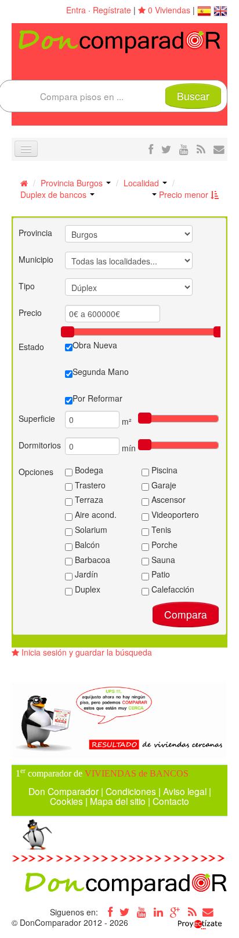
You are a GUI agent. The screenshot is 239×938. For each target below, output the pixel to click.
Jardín (85, 574)
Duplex (86, 589)
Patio (159, 574)
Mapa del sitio (118, 800)
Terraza (88, 499)
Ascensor (167, 499)
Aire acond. (95, 514)
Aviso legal (185, 791)
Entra (76, 10)
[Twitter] (125, 912)
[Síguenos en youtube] (184, 149)
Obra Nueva (95, 345)
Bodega (88, 470)
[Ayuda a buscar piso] (218, 149)
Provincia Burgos (73, 183)
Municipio (36, 259)
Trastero (89, 485)
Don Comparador (63, 791)
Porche (163, 544)
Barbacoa (91, 559)
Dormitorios (40, 445)
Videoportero (174, 514)
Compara (185, 614)
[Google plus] (175, 912)
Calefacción (171, 589)
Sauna (162, 559)
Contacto (171, 800)
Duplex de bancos (54, 194)
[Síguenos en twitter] (166, 149)
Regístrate (112, 10)
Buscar (193, 96)
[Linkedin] (158, 912)
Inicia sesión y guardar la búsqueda (85, 652)
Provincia (35, 232)
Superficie (37, 418)
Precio (30, 312)
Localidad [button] (142, 183)
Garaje (162, 485)
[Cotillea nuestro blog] (201, 149)
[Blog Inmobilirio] (192, 912)
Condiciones (131, 791)
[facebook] (151, 149)
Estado (31, 346)
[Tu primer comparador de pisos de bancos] (119, 40)
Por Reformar (97, 398)
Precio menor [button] (184, 194)
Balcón (86, 544)
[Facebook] (108, 912)
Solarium (90, 529)
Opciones (36, 471)
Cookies (66, 800)
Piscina (163, 470)
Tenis (160, 529)
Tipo (27, 286)
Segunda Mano (101, 371)
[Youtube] (142, 912)
